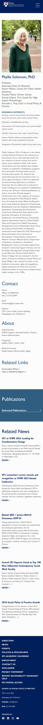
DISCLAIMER (8, 668)
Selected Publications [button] (14, 410)
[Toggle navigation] (37, 5)
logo (14, 5)
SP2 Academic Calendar (15, 656)
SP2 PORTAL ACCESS (12, 682)
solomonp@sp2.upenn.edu (13, 303)
